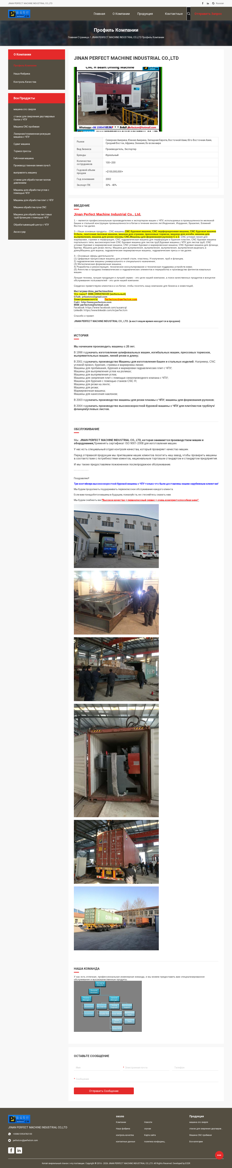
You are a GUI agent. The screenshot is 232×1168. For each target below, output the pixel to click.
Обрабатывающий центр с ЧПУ (31, 224)
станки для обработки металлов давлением (32, 181)
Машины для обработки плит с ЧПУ (33, 200)
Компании (121, 1122)
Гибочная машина (24, 158)
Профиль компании (25, 65)
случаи (147, 1128)
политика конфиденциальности (155, 1141)
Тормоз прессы (22, 151)
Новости (148, 1122)
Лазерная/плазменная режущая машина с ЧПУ (32, 135)
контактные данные (125, 1141)
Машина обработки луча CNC (30, 207)
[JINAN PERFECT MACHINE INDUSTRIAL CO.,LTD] (19, 13)
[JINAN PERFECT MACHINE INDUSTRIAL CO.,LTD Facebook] (203, 3)
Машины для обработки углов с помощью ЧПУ (31, 191)
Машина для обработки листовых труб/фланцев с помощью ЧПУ (33, 216)
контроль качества (25, 82)
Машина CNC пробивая (26, 126)
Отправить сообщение (104, 1091)
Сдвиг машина (22, 144)
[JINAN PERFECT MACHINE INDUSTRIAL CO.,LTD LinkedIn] (208, 3)
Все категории (196, 1141)
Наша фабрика (22, 73)
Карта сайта (150, 1135)
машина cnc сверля (25, 109)
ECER (187, 1163)
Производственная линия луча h (32, 165)
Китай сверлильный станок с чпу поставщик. (63, 1163)
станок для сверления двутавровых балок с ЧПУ (34, 118)
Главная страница (78, 37)
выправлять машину (25, 172)
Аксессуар (20, 231)
